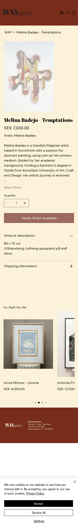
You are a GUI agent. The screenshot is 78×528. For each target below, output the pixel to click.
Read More (12, 187)
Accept (38, 503)
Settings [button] (39, 521)
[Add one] (25, 203)
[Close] (72, 484)
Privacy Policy (35, 493)
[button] (73, 12)
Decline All (39, 513)
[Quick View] (28, 344)
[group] (39, 354)
